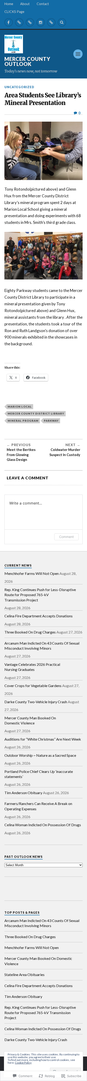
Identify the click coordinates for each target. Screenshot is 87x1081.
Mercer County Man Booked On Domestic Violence (30, 720)
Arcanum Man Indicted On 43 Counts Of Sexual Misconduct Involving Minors (41, 645)
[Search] (62, 22)
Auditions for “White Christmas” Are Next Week (42, 739)
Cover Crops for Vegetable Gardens (32, 685)
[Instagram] (40, 22)
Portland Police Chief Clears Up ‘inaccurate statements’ (38, 774)
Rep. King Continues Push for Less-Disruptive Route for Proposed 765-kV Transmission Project (40, 594)
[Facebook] (8, 22)
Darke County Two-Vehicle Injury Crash (35, 702)
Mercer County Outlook (27, 61)
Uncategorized (19, 87)
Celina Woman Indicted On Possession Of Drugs (42, 825)
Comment (66, 537)
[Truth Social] (51, 22)
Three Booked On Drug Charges (30, 632)
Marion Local (20, 406)
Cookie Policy (23, 1062)
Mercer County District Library (36, 413)
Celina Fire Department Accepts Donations (38, 616)
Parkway (51, 420)
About (25, 4)
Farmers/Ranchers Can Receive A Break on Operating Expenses (38, 806)
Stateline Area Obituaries (24, 974)
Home (8, 4)
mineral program (23, 420)
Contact (43, 4)
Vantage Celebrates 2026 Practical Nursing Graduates (32, 667)
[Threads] (30, 22)
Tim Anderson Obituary (23, 792)
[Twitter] (19, 22)
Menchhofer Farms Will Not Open (31, 573)
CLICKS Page (14, 12)
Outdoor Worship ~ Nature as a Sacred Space (40, 755)
